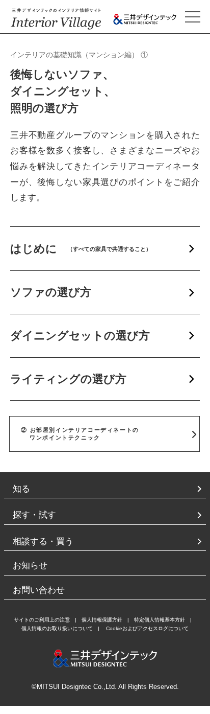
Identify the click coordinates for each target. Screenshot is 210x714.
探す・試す (34, 515)
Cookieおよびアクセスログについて (147, 628)
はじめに (80, 248)
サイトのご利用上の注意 (42, 620)
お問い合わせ (39, 590)
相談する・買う (43, 541)
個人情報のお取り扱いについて (57, 628)
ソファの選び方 (50, 292)
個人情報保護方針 (102, 620)
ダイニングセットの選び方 (80, 335)
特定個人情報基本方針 (159, 620)
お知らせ (30, 565)
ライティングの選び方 (68, 379)
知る (21, 489)
